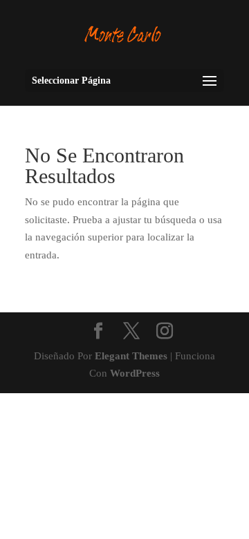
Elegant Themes (131, 355)
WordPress (135, 373)
